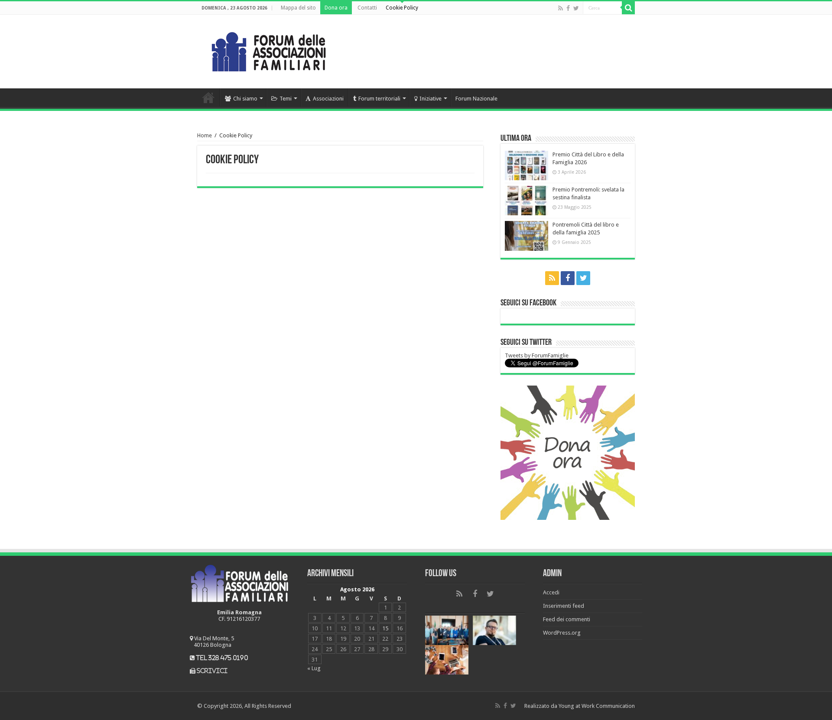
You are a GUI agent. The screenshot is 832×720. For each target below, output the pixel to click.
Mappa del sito (298, 8)
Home (208, 97)
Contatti (367, 8)
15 (385, 628)
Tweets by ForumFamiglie (537, 355)
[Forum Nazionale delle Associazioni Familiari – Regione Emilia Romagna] (269, 49)
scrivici (212, 671)
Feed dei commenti (566, 619)
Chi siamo (245, 98)
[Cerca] (628, 7)
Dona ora (336, 8)
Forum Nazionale (476, 98)
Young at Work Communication (597, 706)
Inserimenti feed (563, 606)
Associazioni (328, 98)
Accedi (551, 592)
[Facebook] (568, 8)
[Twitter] (576, 8)
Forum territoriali (379, 98)
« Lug (314, 668)
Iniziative (430, 98)
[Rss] (560, 8)
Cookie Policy (402, 8)
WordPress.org (562, 632)
